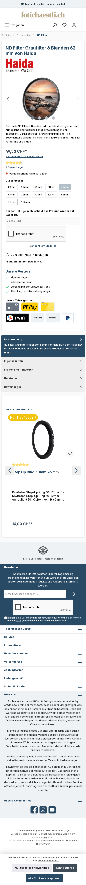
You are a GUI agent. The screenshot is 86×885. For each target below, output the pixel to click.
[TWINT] (17, 317)
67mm (11, 194)
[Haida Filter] (20, 65)
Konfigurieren (65, 867)
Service (9, 636)
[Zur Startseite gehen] (43, 14)
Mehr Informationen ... (48, 860)
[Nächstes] (77, 98)
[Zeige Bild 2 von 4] (39, 118)
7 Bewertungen (15, 167)
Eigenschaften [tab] (13, 360)
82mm (51, 194)
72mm (25, 194)
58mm (51, 187)
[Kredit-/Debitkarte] (12, 306)
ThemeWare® (43, 844)
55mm (38, 187)
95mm (11, 202)
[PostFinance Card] (48, 306)
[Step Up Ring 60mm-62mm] (43, 440)
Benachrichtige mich (43, 245)
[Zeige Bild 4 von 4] (53, 118)
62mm (65, 187)
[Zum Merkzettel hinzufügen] (70, 453)
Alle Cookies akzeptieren (44, 878)
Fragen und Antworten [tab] (18, 369)
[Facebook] (34, 809)
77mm (38, 194)
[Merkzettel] (64, 25)
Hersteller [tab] (10, 378)
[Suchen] (55, 25)
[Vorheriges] (9, 98)
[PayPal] (68, 317)
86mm (65, 194)
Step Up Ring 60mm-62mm (35, 472)
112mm (25, 202)
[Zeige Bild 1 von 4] (32, 118)
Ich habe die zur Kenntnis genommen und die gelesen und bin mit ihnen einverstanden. (44, 619)
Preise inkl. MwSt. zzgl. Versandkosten (24, 156)
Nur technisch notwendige (32, 867)
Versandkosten (19, 833)
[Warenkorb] (81, 23)
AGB (18, 620)
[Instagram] (43, 809)
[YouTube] (52, 809)
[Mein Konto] (74, 25)
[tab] (43, 346)
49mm (11, 187)
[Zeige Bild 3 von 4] (46, 118)
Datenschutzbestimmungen (37, 617)
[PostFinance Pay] (30, 306)
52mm (25, 187)
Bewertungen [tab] (13, 386)
